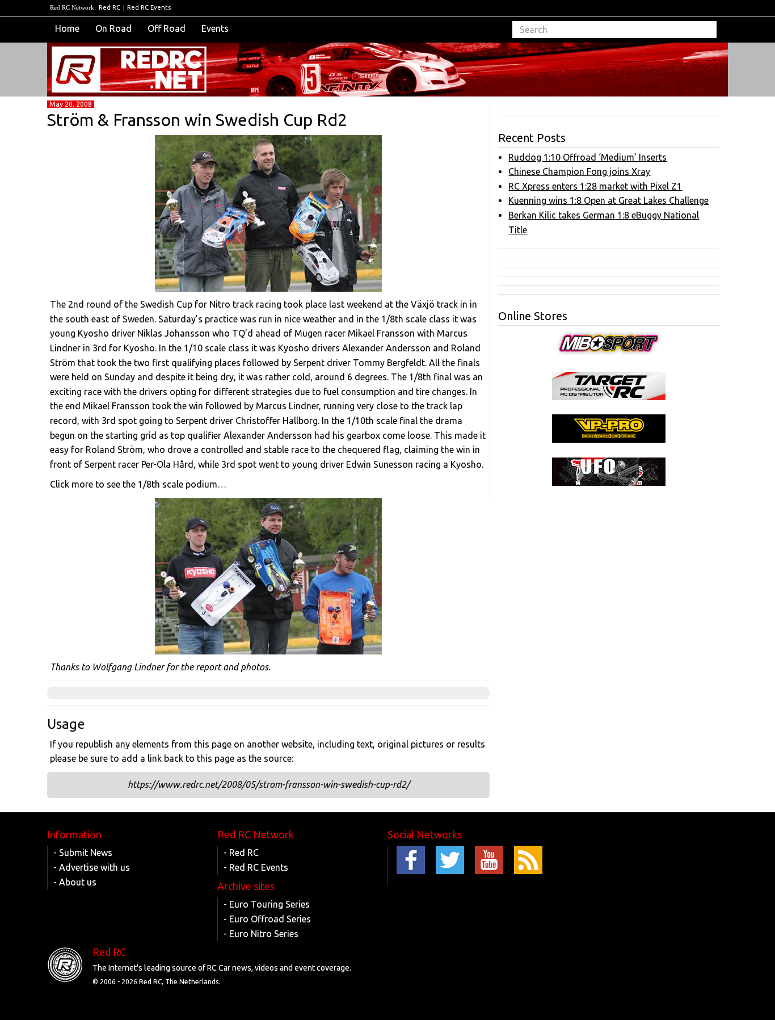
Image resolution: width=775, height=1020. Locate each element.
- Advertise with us (91, 867)
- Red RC (241, 852)
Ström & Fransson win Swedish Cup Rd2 (197, 119)
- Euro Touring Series (267, 904)
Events (215, 28)
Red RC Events (149, 7)
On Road (113, 28)
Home (67, 28)
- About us (74, 882)
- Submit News (82, 852)
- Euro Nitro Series (261, 934)
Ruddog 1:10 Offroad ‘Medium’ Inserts (587, 157)
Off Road (167, 28)
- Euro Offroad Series (267, 919)
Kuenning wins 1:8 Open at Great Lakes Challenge (608, 200)
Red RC (109, 7)
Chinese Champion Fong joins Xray (579, 171)
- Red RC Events (256, 867)
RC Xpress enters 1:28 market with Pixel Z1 (595, 186)
